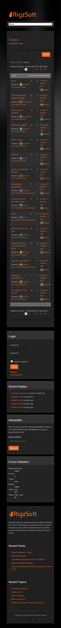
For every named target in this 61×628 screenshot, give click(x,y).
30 (45, 69)
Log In (14, 367)
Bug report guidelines (20, 261)
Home (21, 43)
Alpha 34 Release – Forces (21, 552)
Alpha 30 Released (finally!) (22, 563)
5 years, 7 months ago (44, 278)
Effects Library (17, 140)
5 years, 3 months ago (44, 201)
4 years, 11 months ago (44, 172)
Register (13, 372)
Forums (19, 62)
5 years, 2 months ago (44, 187)
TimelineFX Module (21, 237)
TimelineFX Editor (20, 87)
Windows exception (19, 125)
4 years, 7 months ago (44, 98)
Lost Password (16, 375)
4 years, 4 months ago (44, 83)
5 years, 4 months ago (44, 216)
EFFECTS (14, 154)
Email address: (15, 437)
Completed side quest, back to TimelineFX (28, 559)
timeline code (16, 397)
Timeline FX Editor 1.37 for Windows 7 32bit (18, 246)
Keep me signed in (21, 362)
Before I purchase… (18, 599)
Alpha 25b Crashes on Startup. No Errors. (27, 603)
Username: (14, 345)
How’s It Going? (17, 595)
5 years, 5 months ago (44, 231)
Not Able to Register (19, 393)
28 (36, 69)
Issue (13, 81)
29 (41, 69)
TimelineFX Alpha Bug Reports (25, 193)
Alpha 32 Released (18, 556)
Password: (14, 353)
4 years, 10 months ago (44, 127)
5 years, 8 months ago (44, 293)
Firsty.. (13, 214)
